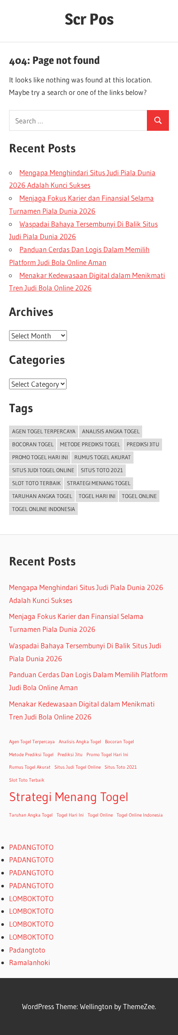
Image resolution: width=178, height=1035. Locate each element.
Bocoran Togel (33, 444)
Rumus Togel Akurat (102, 457)
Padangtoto (27, 949)
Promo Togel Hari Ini (40, 457)
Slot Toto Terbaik (36, 483)
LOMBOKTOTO (31, 898)
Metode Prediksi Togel (90, 444)
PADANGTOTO (31, 847)
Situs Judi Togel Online (43, 470)
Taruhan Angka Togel (42, 495)
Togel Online (139, 495)
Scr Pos (89, 18)
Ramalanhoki (29, 962)
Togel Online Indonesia (43, 508)
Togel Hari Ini (97, 495)
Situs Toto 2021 (102, 470)
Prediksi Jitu (143, 444)
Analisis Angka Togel (111, 431)
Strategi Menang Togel (98, 483)
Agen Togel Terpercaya (44, 431)
